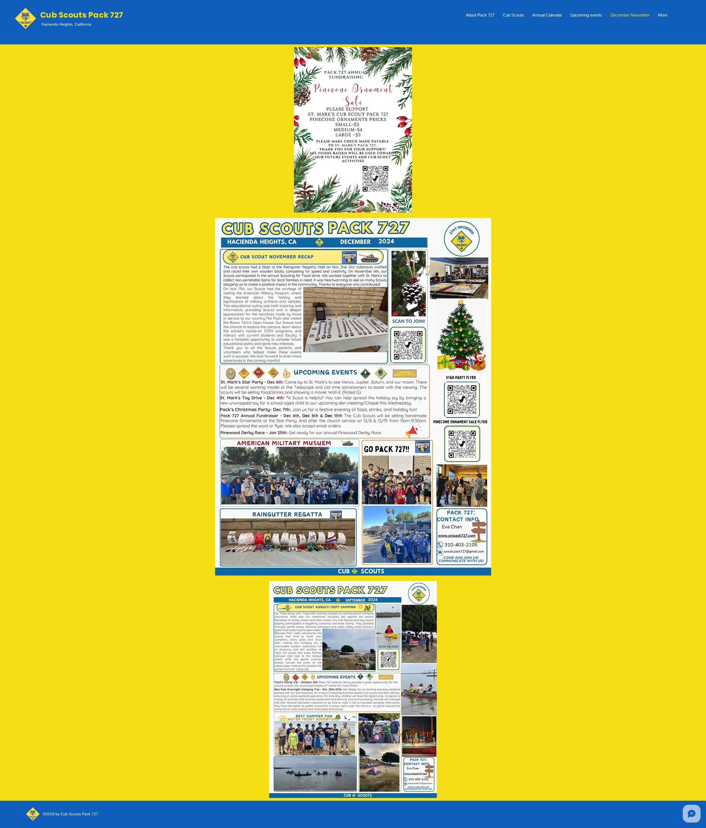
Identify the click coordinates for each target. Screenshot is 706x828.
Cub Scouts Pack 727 (81, 15)
